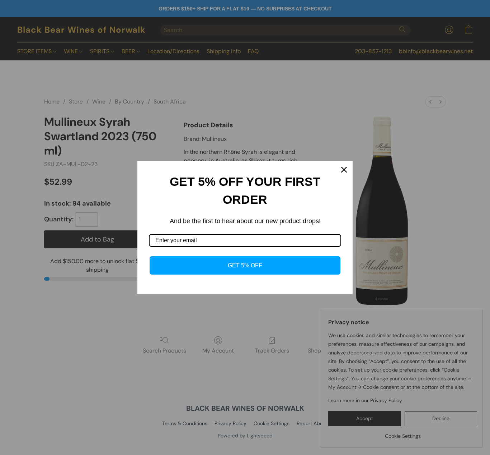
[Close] (344, 169)
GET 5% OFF (245, 265)
